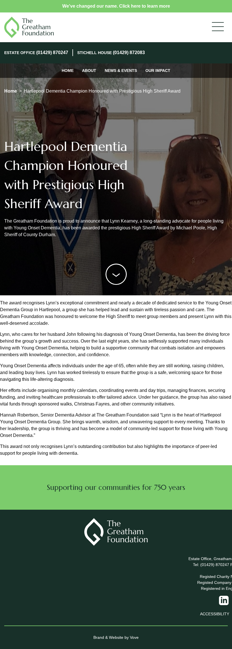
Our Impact (157, 70)
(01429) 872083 (129, 52)
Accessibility (214, 614)
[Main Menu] (218, 27)
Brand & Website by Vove (116, 637)
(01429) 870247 (52, 52)
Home (68, 70)
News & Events (121, 70)
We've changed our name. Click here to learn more (116, 6)
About (89, 70)
